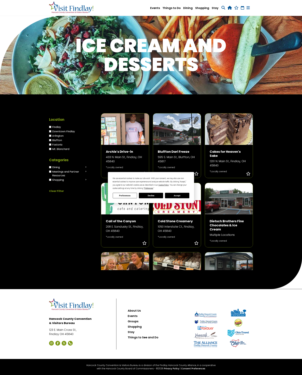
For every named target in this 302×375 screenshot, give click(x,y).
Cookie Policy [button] (163, 185)
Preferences (125, 195)
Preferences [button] (148, 188)
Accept (177, 195)
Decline (151, 195)
